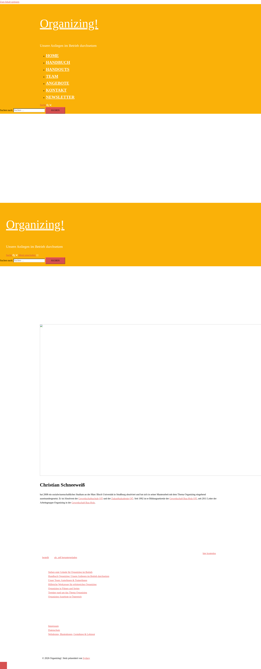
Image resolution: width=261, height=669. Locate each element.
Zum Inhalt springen (9, 2)
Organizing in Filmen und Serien (63, 588)
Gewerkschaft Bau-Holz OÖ (183, 498)
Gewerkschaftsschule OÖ (90, 498)
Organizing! (69, 23)
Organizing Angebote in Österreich (65, 596)
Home (52, 55)
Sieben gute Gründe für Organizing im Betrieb (70, 572)
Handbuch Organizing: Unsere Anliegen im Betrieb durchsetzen (78, 576)
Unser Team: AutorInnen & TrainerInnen (67, 580)
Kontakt (56, 90)
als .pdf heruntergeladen (65, 557)
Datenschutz (54, 630)
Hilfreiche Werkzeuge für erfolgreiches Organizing (72, 584)
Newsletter (60, 97)
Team (52, 76)
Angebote (57, 83)
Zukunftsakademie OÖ (122, 498)
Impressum (53, 626)
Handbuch (58, 62)
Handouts (57, 69)
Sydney (86, 658)
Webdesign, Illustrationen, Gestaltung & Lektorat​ (71, 634)
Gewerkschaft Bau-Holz (83, 502)
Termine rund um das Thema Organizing (67, 592)
